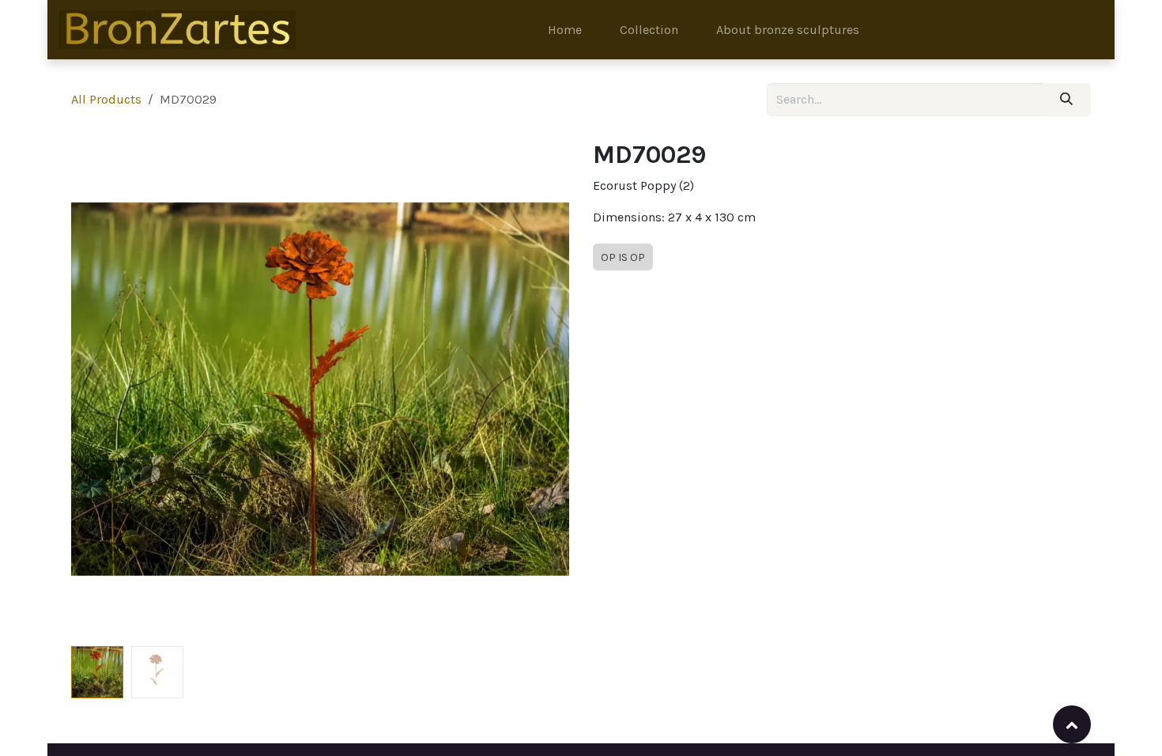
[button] (96, 389)
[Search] (1067, 99)
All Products (106, 99)
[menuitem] (565, 30)
